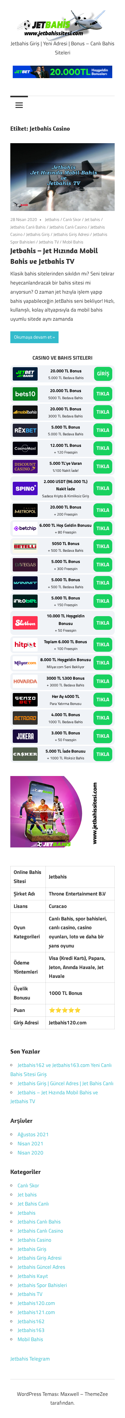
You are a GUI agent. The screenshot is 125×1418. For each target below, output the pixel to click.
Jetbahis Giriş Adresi (71, 234)
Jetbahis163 (31, 1330)
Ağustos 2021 (33, 1134)
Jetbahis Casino (34, 1240)
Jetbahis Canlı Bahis (28, 227)
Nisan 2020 (30, 1153)
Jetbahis (52, 219)
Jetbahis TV (49, 242)
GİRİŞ (103, 374)
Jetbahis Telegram (30, 1359)
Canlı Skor (72, 219)
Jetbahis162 (31, 1321)
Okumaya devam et (33, 336)
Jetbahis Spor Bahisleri (42, 1285)
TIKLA (102, 394)
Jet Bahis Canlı (33, 1204)
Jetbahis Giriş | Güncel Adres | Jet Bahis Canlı (65, 1083)
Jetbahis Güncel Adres (41, 1267)
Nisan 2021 (30, 1143)
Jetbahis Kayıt (33, 1276)
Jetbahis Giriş (38, 234)
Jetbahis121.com (36, 1312)
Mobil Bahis (72, 242)
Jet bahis (92, 219)
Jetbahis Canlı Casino (68, 227)
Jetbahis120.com (36, 1303)
